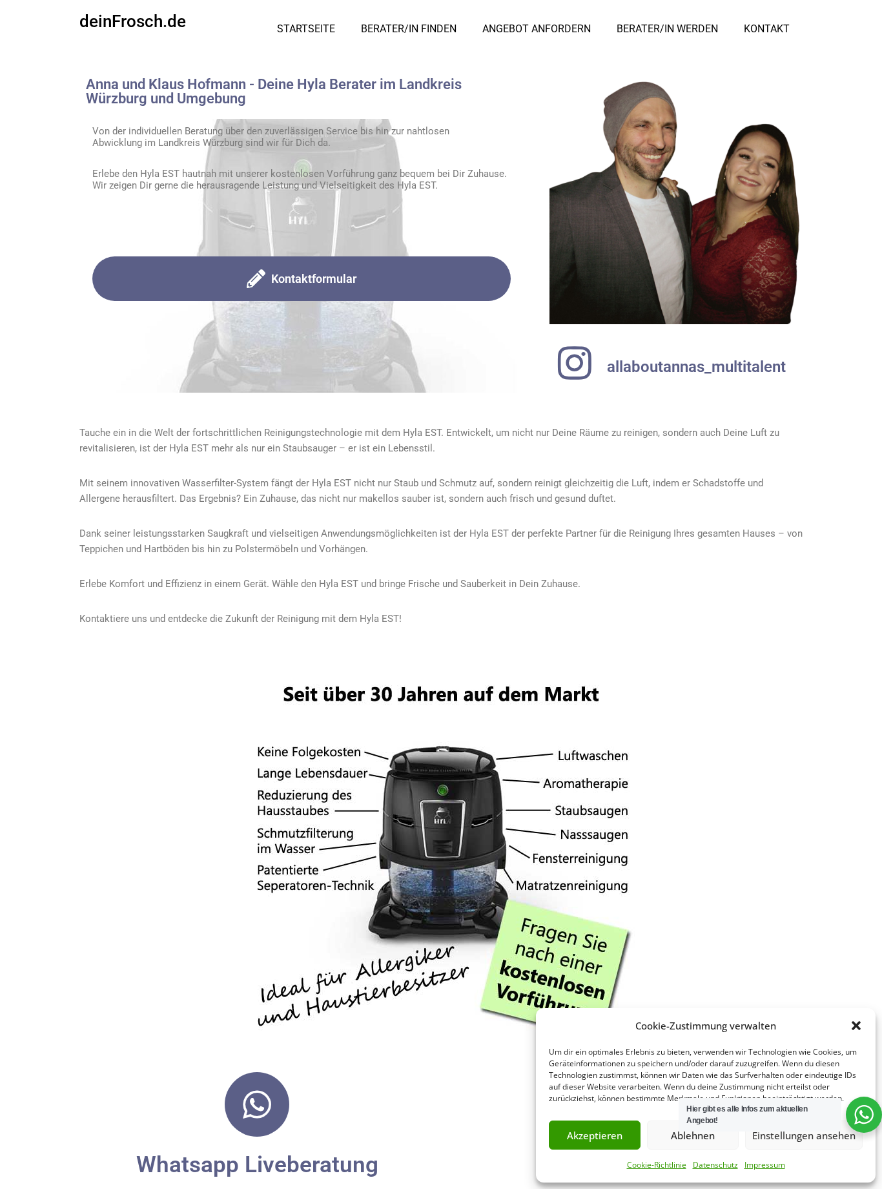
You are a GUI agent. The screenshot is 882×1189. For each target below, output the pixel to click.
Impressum (764, 1164)
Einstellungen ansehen (804, 1135)
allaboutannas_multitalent (696, 367)
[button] (856, 1025)
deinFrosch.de (132, 21)
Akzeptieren (594, 1135)
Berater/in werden (667, 29)
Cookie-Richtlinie (656, 1164)
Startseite (306, 29)
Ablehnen (693, 1135)
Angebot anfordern (536, 29)
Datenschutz (715, 1164)
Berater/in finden (408, 29)
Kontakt (767, 29)
